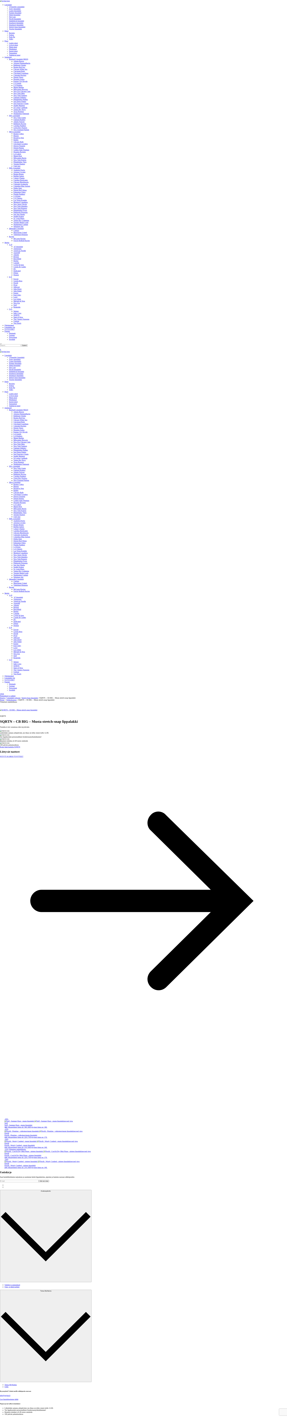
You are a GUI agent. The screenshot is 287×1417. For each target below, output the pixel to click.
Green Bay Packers (20, 128)
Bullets (15, 140)
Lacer (15, 297)
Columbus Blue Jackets (21, 186)
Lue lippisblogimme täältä (9, 1399)
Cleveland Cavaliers (20, 144)
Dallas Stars (17, 188)
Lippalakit (8, 5)
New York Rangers (20, 208)
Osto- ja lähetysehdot (11, 1287)
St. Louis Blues (18, 218)
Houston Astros (18, 79)
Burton (15, 261)
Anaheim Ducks (19, 170)
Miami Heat (17, 156)
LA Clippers (17, 198)
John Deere (17, 289)
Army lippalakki (15, 9)
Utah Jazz (16, 166)
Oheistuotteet (9, 325)
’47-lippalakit (18, 247)
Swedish (12, 339)
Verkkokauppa (11, 700)
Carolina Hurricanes (20, 180)
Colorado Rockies (19, 75)
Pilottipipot (13, 49)
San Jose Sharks (19, 214)
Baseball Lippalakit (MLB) (18, 59)
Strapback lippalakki (16, 25)
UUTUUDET (9, 329)
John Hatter (17, 291)
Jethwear (16, 287)
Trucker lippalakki (15, 29)
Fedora (11, 35)
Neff (15, 305)
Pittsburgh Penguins (20, 212)
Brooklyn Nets (18, 138)
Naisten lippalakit (15, 13)
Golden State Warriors (21, 150)
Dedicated (17, 271)
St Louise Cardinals (20, 108)
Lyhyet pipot (13, 45)
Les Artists (17, 299)
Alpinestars (17, 249)
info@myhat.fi (5, 1396)
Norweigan (13, 337)
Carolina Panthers (19, 126)
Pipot (6, 41)
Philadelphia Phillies (20, 99)
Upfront (16, 321)
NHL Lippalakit (14, 168)
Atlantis (16, 255)
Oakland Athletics (19, 97)
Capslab (16, 263)
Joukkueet (8, 57)
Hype (15, 285)
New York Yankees (20, 95)
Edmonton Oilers (19, 192)
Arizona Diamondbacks (21, 63)
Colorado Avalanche (20, 184)
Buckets (12, 33)
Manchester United (20, 233)
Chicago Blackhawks (21, 182)
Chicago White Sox (20, 69)
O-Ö (10, 309)
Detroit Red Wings (20, 190)
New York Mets (19, 93)
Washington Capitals (20, 224)
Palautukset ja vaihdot (7, 696)
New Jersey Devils (20, 204)
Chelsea (16, 231)
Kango (15, 293)
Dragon (16, 275)
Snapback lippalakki (16, 23)
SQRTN (16, 315)
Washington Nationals (21, 114)
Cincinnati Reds (19, 71)
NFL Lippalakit (14, 116)
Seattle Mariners (19, 106)
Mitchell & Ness (19, 301)
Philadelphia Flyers (20, 210)
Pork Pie (12, 37)
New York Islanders (20, 206)
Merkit (6, 243)
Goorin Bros (17, 281)
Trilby (11, 39)
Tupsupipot (13, 53)
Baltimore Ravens (19, 124)
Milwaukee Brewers (20, 89)
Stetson (16, 311)
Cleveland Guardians (20, 73)
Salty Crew (17, 313)
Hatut (6, 31)
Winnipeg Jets (18, 226)
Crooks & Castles (19, 267)
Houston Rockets (19, 152)
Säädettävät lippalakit (16, 21)
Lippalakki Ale (9, 327)
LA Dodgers (17, 85)
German (12, 335)
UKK (2, 694)
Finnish (7, 331)
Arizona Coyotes (19, 172)
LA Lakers (17, 154)
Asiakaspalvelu (46, 1191)
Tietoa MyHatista (45, 1291)
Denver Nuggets (19, 146)
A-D (10, 245)
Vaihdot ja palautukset (12, 1285)
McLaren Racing (19, 239)
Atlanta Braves (18, 61)
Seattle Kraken (18, 216)
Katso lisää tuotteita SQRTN (10, 747)
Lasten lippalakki (15, 11)
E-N (10, 277)
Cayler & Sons (18, 265)
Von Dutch (17, 323)
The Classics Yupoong (21, 319)
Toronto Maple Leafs (20, 222)
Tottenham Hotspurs (20, 235)
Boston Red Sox (19, 67)
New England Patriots (21, 130)
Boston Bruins (18, 174)
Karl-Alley (17, 295)
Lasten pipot (13, 43)
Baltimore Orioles (19, 65)
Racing (11, 237)
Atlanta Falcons (19, 122)
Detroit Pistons (18, 148)
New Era (16, 303)
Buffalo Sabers (18, 176)
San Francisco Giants (20, 103)
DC (14, 269)
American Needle (19, 251)
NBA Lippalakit (14, 132)
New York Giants (19, 118)
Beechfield (17, 259)
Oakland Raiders (19, 120)
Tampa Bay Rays (19, 110)
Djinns (15, 273)
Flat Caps (12, 17)
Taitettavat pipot (14, 55)
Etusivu (2, 698)
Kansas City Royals (20, 81)
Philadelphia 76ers (19, 162)
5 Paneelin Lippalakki (16, 7)
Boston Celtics (18, 134)
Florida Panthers (19, 194)
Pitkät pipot (13, 47)
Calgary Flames (19, 178)
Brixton (16, 257)
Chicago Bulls (18, 142)
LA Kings (17, 196)
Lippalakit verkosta (13, 698)
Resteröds (16, 307)
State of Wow (18, 317)
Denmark (12, 333)
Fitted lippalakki (14, 15)
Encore (15, 279)
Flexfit (15, 283)
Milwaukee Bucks (19, 158)
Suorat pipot (13, 51)
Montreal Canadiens (20, 202)
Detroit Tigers (18, 77)
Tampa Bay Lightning (21, 220)
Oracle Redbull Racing (21, 241)
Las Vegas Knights (20, 200)
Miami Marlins (18, 87)
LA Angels (17, 83)
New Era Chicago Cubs (21, 91)
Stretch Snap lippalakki (17, 27)
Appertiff (16, 253)
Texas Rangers (18, 112)
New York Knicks (19, 160)
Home (2, 700)
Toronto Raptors (19, 164)
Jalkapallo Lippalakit (16, 228)
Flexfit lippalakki (15, 19)
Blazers (16, 136)
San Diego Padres (19, 101)
